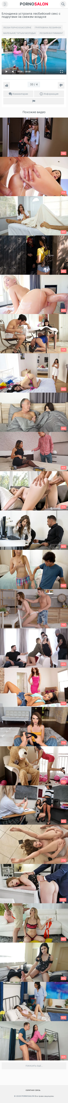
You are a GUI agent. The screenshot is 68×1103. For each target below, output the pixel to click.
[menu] (5, 4)
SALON (34, 4)
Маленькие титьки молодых (19, 33)
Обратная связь (33, 1090)
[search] (63, 4)
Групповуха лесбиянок (48, 27)
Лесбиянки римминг (51, 33)
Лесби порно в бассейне (17, 27)
